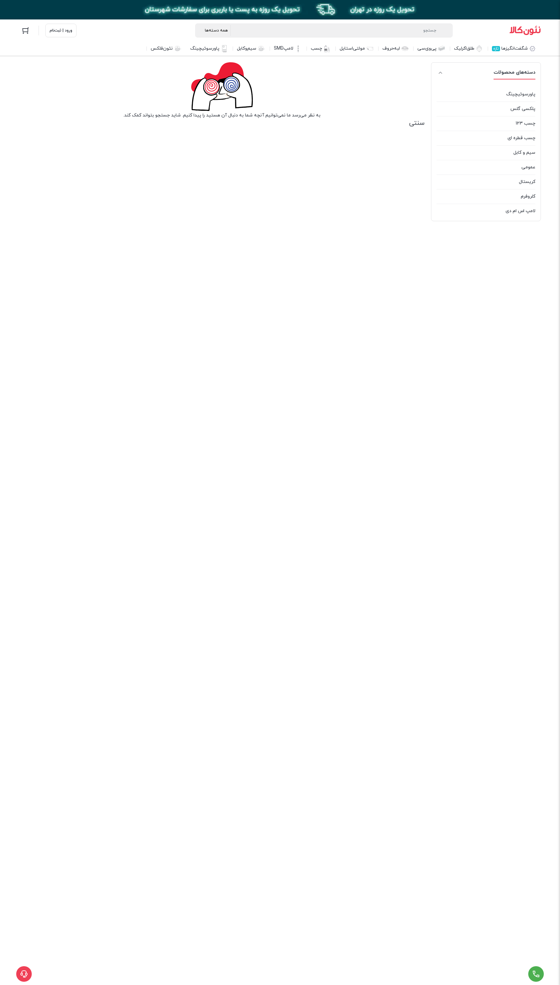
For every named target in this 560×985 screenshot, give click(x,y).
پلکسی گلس (522, 109)
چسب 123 (525, 123)
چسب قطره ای (521, 138)
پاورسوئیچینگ (520, 94)
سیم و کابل (524, 153)
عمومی (528, 167)
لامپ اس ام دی (520, 211)
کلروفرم (528, 196)
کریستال (527, 182)
